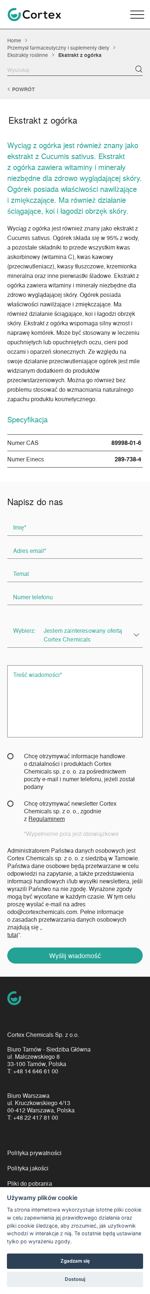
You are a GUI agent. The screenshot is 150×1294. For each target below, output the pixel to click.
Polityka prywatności (34, 1152)
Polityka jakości (28, 1168)
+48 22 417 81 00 (35, 1117)
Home (14, 40)
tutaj (12, 934)
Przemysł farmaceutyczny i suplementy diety (58, 47)
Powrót (23, 89)
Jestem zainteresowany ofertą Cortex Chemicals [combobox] (83, 634)
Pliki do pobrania (29, 1183)
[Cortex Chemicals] (34, 14)
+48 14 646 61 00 (35, 1071)
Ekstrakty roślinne (27, 54)
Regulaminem (46, 818)
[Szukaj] (138, 69)
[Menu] (137, 14)
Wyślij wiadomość (75, 955)
